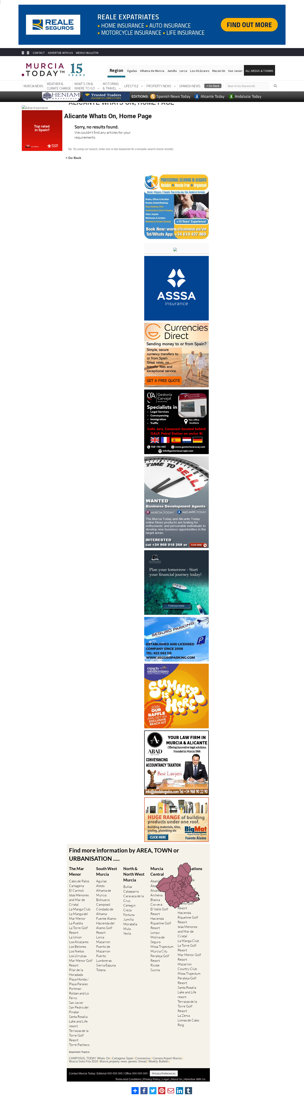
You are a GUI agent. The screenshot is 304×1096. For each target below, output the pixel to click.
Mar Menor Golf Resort (80, 962)
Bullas (127, 887)
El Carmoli (76, 890)
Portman (75, 988)
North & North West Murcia (133, 874)
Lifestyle (131, 86)
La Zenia (184, 1015)
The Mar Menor (76, 871)
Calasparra (131, 891)
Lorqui (155, 932)
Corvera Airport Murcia (167, 1058)
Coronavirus (143, 1058)
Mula (127, 929)
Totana (100, 970)
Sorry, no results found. (97, 127)
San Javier (235, 71)
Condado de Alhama (104, 911)
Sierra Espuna (106, 965)
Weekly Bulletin (158, 1061)
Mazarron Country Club (187, 966)
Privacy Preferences (163, 1073)
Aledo (100, 886)
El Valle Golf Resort (159, 911)
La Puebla (76, 923)
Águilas (132, 71)
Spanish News (190, 86)
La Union (75, 937)
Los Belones (77, 946)
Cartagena (76, 886)
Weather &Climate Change (59, 85)
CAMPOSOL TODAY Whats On (89, 1058)
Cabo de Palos (79, 881)
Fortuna (128, 915)
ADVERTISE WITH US (60, 53)
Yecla (127, 933)
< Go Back (73, 157)
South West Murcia (106, 871)
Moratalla (130, 924)
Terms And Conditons (128, 1079)
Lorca (183, 71)
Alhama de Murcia (152, 71)
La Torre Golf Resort (78, 930)
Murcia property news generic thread (123, 1061)
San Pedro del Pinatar (79, 1009)
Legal (165, 1079)
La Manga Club (79, 909)
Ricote (155, 965)
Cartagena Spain (122, 1058)
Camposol (103, 904)
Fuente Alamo (106, 918)
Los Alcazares (78, 942)
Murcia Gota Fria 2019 (83, 1061)
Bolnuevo (103, 900)
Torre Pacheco (79, 1045)
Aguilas (101, 881)
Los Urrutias (77, 956)
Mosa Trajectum (161, 946)
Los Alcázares (199, 71)
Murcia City (158, 951)
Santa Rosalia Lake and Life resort (78, 1021)
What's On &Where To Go (84, 85)
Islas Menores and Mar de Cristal (79, 900)
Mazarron (103, 942)
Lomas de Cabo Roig (188, 1022)
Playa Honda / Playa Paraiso (78, 981)
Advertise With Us (194, 1079)
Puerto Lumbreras (103, 958)
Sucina (155, 970)
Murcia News (33, 86)
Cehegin (129, 905)
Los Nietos (76, 951)
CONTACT (39, 53)
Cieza (127, 910)
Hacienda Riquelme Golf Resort (160, 923)
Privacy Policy (151, 1079)
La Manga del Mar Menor (78, 916)
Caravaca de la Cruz (133, 898)
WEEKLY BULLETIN (87, 53)
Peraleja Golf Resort (159, 958)
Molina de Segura (157, 939)
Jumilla (172, 71)
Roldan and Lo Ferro (79, 995)
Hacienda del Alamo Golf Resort (105, 928)
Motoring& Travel (111, 85)
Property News (158, 86)
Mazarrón (218, 71)
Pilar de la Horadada (76, 972)
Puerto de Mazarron (103, 948)
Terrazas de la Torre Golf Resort (78, 1035)
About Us (176, 1079)
